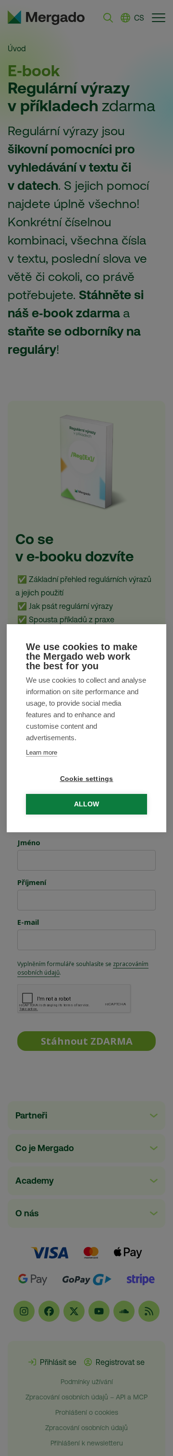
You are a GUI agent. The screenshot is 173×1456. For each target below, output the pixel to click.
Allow (86, 804)
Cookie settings (86, 778)
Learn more (41, 752)
